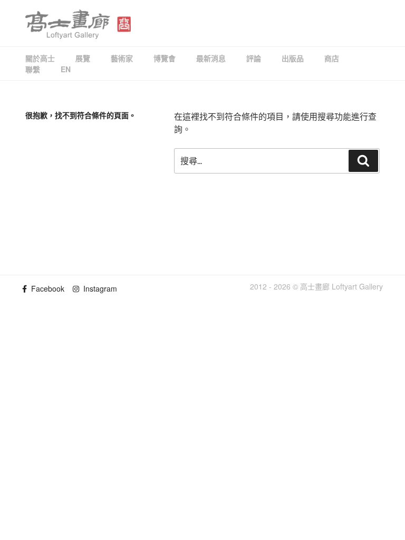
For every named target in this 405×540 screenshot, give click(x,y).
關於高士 (40, 58)
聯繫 (32, 69)
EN (66, 69)
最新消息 (211, 58)
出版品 (293, 58)
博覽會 (164, 58)
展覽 (82, 58)
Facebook (45, 288)
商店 (331, 58)
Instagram (98, 288)
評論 (253, 58)
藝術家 (122, 58)
